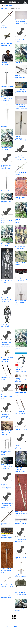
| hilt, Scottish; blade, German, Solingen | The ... (20, 138)
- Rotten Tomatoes (20, 609)
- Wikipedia (7, 86)
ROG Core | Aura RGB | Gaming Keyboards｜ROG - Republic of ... (21, 278)
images (5, 8)
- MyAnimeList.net (19, 349)
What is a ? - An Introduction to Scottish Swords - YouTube (21, 394)
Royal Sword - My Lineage (20, 412)
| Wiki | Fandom (19, 220)
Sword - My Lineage (7, 378)
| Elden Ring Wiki (6, 524)
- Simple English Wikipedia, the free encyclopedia (21, 21)
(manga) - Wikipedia (20, 198)
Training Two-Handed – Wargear (7, 586)
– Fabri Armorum (6, 598)
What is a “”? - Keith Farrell (20, 77)
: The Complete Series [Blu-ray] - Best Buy (7, 299)
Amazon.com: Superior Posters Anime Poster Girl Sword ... (20, 469)
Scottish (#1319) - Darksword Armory (6, 220)
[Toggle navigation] (3, 2)
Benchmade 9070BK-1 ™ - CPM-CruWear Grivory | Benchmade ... (7, 45)
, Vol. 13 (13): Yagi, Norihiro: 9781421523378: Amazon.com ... (20, 246)
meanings (12, 8)
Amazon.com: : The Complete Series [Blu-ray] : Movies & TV (21, 369)
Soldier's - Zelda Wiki (20, 40)
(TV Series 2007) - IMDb (6, 148)
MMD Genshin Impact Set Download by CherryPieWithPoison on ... (21, 380)
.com (18, 8)
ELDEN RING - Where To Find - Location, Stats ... (20, 91)
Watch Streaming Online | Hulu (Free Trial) (6, 98)
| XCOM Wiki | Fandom (6, 63)
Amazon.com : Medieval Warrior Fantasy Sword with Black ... (6, 486)
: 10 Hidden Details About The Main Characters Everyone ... (7, 505)
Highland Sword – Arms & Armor (20, 302)
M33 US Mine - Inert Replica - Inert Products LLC (20, 594)
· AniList (20, 62)
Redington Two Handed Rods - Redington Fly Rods (21, 157)
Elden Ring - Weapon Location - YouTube (6, 537)
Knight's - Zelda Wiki (20, 263)
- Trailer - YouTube (6, 202)
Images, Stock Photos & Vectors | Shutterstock (6, 453)
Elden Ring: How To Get (20, 540)
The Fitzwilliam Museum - (20, 522)
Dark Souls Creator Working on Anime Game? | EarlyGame (6, 167)
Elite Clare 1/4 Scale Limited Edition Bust (6, 432)
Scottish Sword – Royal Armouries (6, 25)
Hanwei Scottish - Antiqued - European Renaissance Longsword (21, 513)
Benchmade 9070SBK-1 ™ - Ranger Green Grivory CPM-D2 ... (7, 359)
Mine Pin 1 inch (21, 558)
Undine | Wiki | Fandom (6, 325)
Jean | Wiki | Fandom (7, 281)
